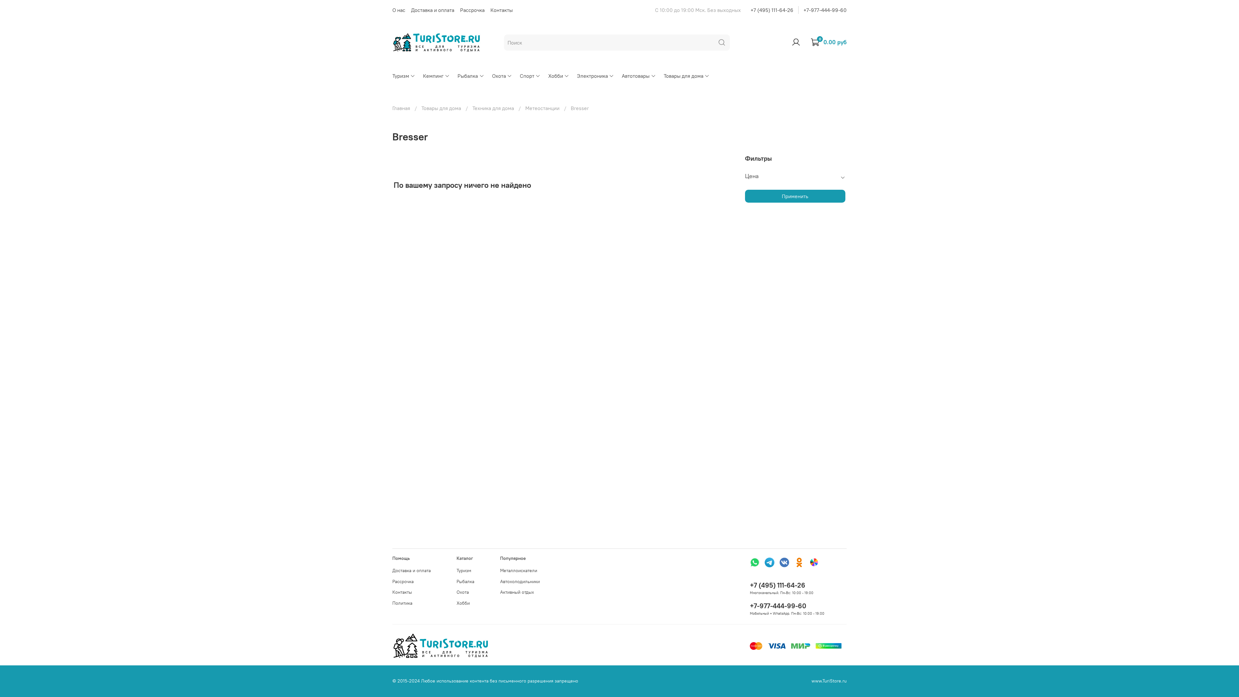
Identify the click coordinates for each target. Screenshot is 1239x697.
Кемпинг (433, 76)
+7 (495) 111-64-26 (771, 10)
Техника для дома (493, 108)
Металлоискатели (518, 570)
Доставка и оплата (432, 10)
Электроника (592, 76)
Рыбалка (468, 76)
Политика (402, 603)
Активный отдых (517, 592)
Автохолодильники (520, 581)
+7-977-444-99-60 (825, 10)
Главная (401, 108)
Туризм (400, 76)
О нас (398, 10)
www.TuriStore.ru (829, 681)
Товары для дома (683, 76)
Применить (795, 196)
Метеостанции (542, 108)
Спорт (527, 76)
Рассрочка (472, 10)
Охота (499, 76)
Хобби (555, 76)
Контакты (501, 10)
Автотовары (636, 76)
